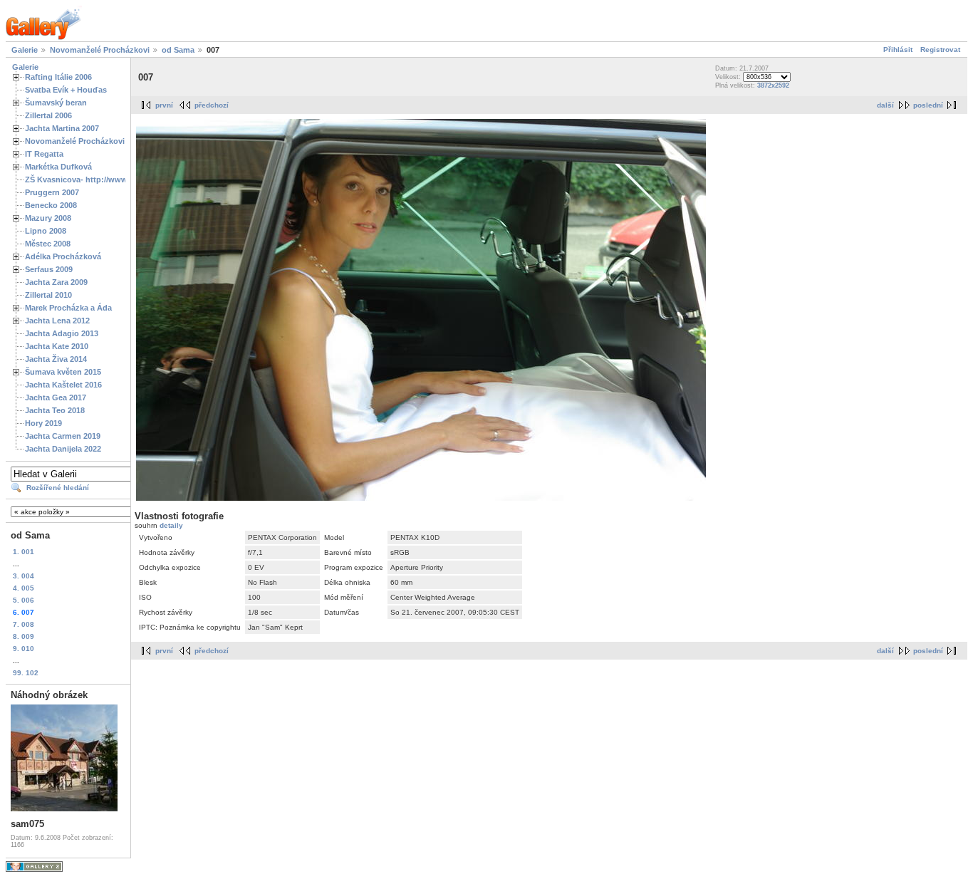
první (164, 105)
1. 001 (23, 552)
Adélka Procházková (63, 256)
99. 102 (25, 673)
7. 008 (23, 624)
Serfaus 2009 (49, 269)
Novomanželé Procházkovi (100, 50)
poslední (928, 105)
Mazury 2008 (48, 218)
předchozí (211, 105)
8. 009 (23, 636)
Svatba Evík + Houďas (66, 89)
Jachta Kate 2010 (56, 346)
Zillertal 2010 (48, 295)
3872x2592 (773, 85)
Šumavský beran (56, 102)
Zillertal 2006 (48, 115)
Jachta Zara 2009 (56, 282)
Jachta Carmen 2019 (62, 436)
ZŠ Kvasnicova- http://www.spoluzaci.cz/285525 (114, 179)
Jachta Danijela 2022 (63, 448)
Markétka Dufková (58, 166)
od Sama (178, 50)
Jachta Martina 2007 (62, 128)
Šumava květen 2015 (63, 372)
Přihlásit (897, 49)
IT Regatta (44, 154)
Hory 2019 (43, 423)
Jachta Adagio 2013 (61, 333)
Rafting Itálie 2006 (58, 77)
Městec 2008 (48, 243)
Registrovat (940, 49)
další (885, 105)
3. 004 (23, 576)
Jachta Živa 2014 (56, 359)
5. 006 (23, 600)
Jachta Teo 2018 (55, 410)
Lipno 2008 (45, 231)
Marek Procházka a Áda (68, 307)
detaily (171, 525)
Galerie (24, 50)
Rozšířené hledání (57, 487)
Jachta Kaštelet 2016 (63, 384)
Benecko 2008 (51, 205)
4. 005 (23, 588)
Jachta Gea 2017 (55, 397)
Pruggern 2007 (52, 192)
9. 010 (23, 648)
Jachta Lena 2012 (57, 320)
